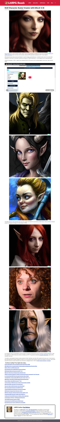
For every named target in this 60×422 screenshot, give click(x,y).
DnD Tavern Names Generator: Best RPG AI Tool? (14, 387)
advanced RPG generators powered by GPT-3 (31, 411)
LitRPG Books (42, 2)
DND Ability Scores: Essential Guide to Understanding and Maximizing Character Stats (21, 366)
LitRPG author (22, 409)
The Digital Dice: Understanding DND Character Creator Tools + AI (17, 377)
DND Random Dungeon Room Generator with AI (13, 391)
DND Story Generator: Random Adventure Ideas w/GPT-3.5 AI (16, 392)
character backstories (44, 354)
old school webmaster (30, 410)
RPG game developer (33, 409)
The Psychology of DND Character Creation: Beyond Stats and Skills (17, 382)
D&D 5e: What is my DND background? (12, 367)
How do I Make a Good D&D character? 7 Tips (13, 381)
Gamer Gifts (35, 2)
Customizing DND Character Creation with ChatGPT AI (15, 394)
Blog (52, 2)
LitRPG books (25, 413)
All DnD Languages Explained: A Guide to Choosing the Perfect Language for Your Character (22, 374)
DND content (45, 413)
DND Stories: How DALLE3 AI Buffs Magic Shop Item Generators (17, 379)
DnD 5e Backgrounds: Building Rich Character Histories (15, 369)
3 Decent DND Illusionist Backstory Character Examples (15, 389)
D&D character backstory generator (44, 360)
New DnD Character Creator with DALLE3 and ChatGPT (15, 402)
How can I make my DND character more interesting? (14, 386)
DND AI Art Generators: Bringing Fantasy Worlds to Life (15, 372)
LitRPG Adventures (8, 54)
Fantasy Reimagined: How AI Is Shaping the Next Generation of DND (17, 364)
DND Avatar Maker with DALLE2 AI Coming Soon (14, 384)
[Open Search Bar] (55, 3)
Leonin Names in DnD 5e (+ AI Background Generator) (15, 397)
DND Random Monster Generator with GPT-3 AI (13, 371)
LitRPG (29, 2)
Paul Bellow (26, 407)
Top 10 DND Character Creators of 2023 (12, 399)
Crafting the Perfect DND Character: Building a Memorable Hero (16, 396)
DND (48, 2)
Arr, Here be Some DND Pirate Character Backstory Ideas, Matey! (17, 376)
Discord (19, 415)
